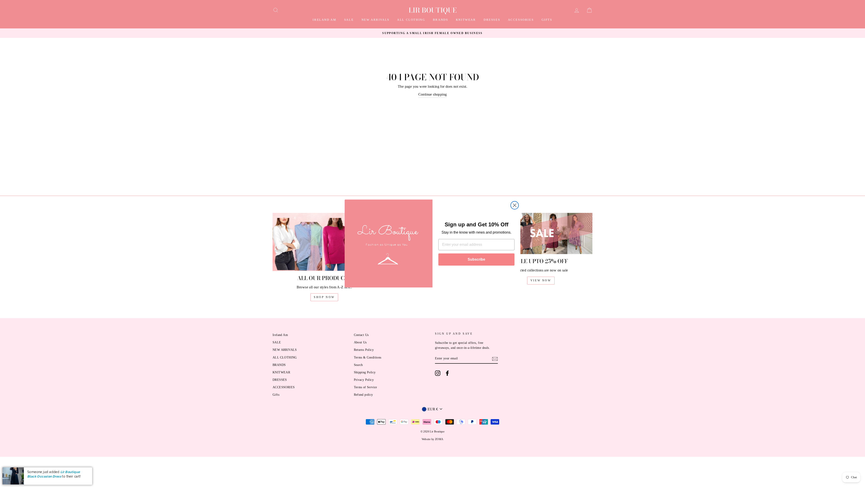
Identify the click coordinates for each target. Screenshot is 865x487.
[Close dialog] (515, 205)
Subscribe (476, 259)
